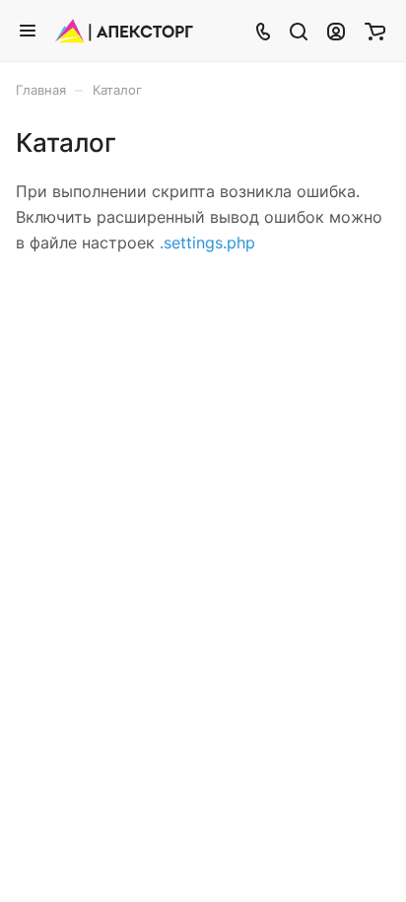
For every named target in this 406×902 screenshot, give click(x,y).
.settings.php (207, 242)
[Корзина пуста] (375, 30)
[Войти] (336, 30)
